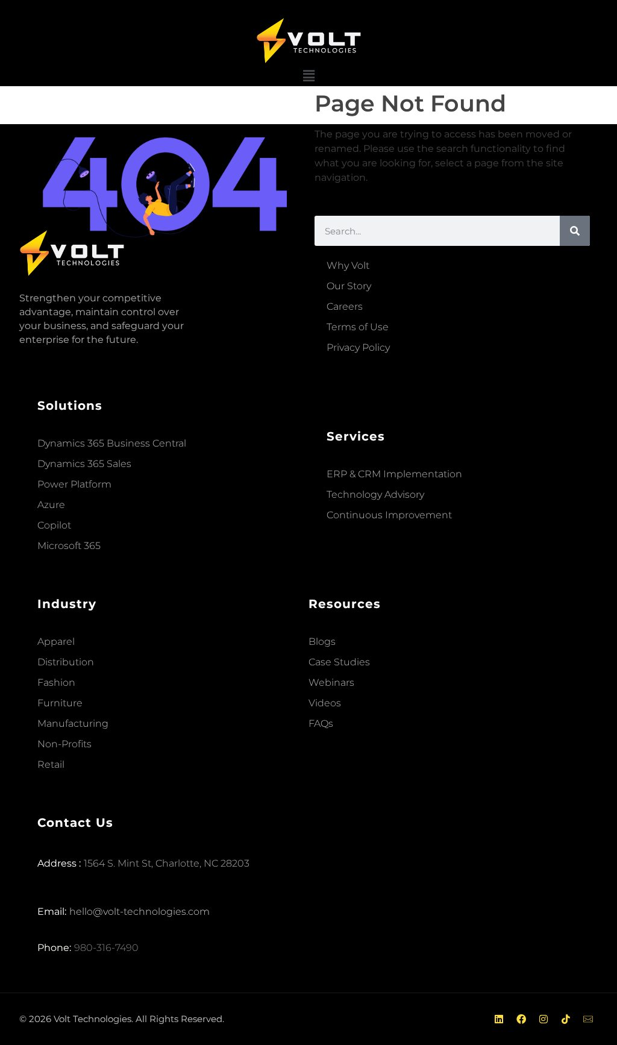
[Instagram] (543, 1019)
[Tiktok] (565, 1019)
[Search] (575, 231)
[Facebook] (521, 1019)
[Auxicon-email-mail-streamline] (588, 1019)
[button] (308, 76)
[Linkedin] (499, 1019)
